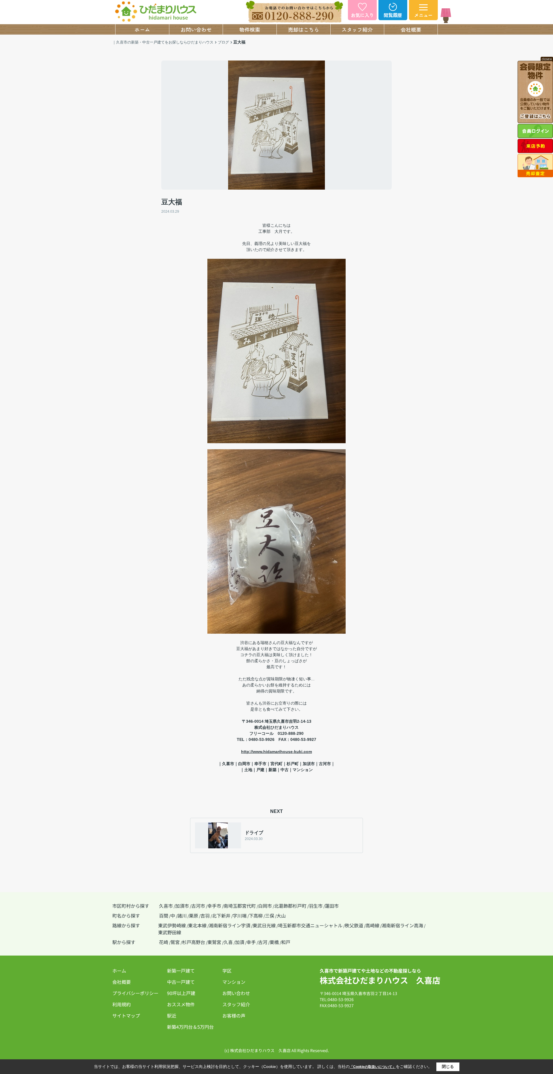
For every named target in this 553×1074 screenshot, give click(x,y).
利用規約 (121, 1004)
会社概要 (411, 29)
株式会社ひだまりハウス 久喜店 (380, 980)
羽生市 (316, 905)
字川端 (240, 915)
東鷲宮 (214, 942)
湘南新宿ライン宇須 (229, 925)
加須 (239, 942)
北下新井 (221, 915)
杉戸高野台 (193, 942)
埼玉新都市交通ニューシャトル (310, 925)
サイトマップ (126, 1015)
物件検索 (249, 29)
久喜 (228, 942)
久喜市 (166, 905)
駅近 (171, 1015)
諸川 (182, 915)
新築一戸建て (181, 970)
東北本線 (197, 925)
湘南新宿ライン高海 (402, 925)
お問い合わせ (196, 29)
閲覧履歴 (393, 15)
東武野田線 (169, 932)
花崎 (163, 942)
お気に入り (362, 15)
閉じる (448, 1066)
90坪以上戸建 (181, 993)
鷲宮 (175, 942)
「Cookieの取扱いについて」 (373, 1067)
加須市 (182, 905)
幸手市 (214, 905)
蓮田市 (332, 905)
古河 (262, 942)
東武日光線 (264, 925)
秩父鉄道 (354, 925)
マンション (233, 981)
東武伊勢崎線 (172, 925)
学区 (227, 970)
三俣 (269, 915)
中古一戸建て (181, 981)
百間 (163, 915)
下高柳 (256, 915)
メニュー (423, 15)
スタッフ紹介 (357, 29)
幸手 (251, 942)
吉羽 (205, 915)
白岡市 (265, 905)
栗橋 (274, 942)
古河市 (198, 905)
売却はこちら (303, 29)
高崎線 (372, 925)
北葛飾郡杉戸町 (290, 905)
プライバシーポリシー (135, 993)
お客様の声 (233, 1015)
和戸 (285, 942)
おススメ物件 (181, 1004)
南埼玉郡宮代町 (240, 905)
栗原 (193, 915)
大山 (281, 915)
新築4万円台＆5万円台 (190, 1026)
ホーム (142, 29)
